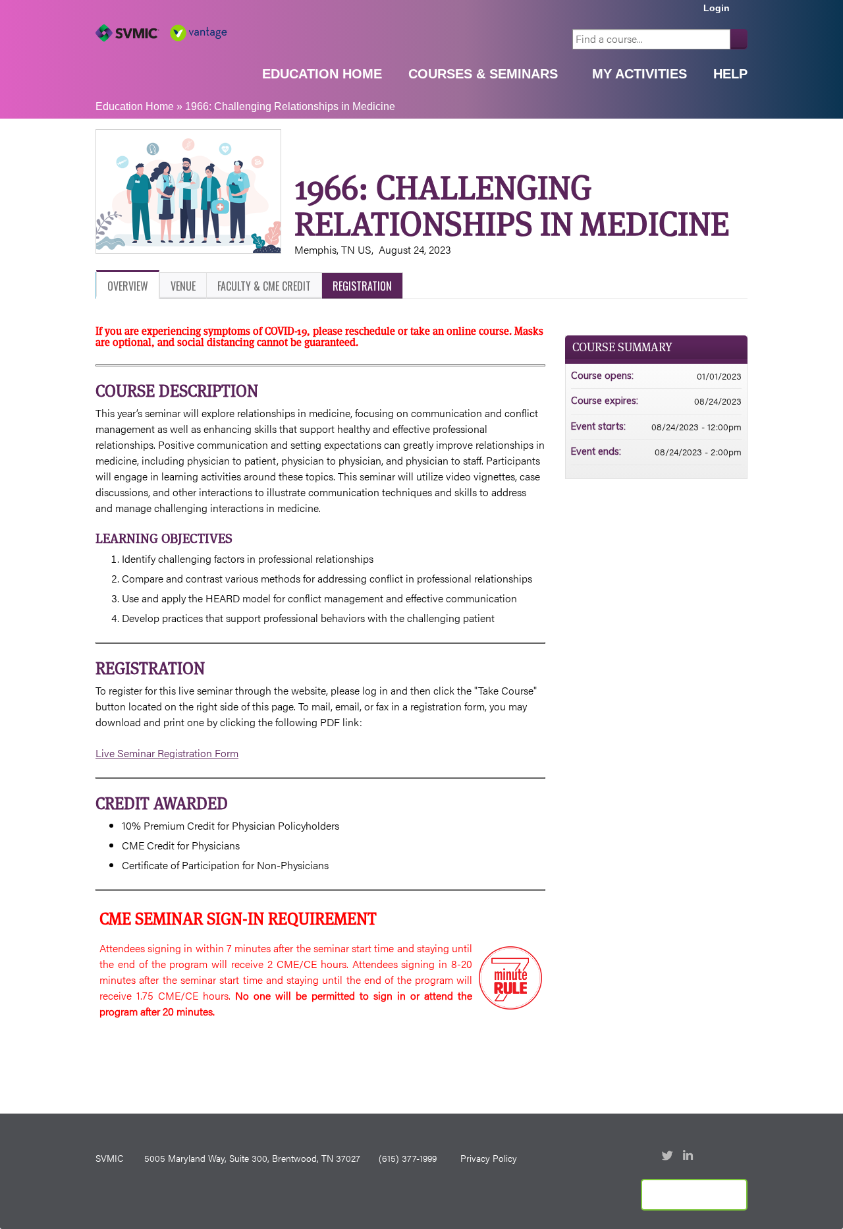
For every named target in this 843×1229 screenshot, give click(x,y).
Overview (127, 286)
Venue (183, 286)
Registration (362, 286)
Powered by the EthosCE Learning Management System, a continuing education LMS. (694, 1195)
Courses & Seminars (483, 74)
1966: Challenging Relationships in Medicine (290, 106)
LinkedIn (689, 1156)
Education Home (322, 74)
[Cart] (744, 12)
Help (730, 74)
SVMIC (109, 1157)
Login (716, 8)
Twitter (668, 1156)
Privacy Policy (488, 1157)
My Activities (639, 74)
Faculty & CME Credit (264, 286)
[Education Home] (161, 32)
